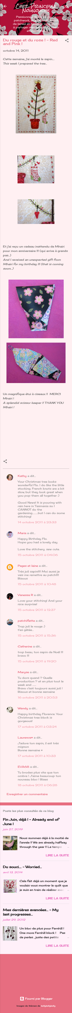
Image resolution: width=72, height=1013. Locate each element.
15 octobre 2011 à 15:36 (37, 635)
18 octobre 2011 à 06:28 (37, 785)
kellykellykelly (48, 1006)
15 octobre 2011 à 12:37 (36, 610)
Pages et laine (28, 565)
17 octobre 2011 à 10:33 (37, 756)
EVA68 (23, 766)
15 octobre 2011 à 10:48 (37, 584)
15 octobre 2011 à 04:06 (38, 555)
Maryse (23, 672)
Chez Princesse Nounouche (36, 8)
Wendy (23, 708)
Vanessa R (25, 595)
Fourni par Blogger (38, 998)
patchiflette (26, 620)
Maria (22, 533)
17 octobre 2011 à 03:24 (37, 726)
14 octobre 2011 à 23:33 (37, 522)
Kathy (22, 476)
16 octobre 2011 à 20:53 (37, 697)
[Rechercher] (67, 7)
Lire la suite (57, 855)
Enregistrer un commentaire (27, 794)
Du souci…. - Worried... (22, 867)
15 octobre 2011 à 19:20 (37, 661)
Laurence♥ (25, 737)
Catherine (25, 646)
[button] (67, 41)
